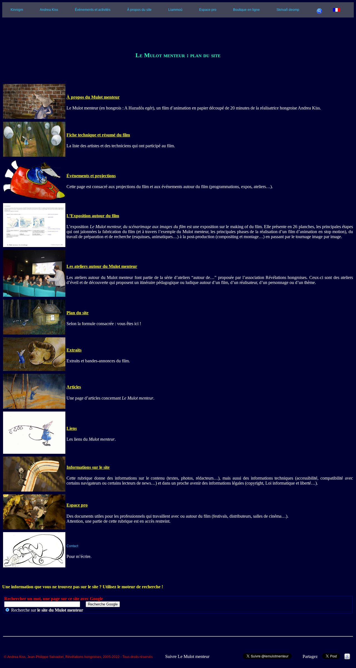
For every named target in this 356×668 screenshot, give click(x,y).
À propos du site (139, 10)
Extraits (73, 350)
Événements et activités (92, 10)
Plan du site (77, 312)
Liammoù (175, 10)
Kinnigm (17, 10)
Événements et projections (91, 175)
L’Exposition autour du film (92, 215)
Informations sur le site (88, 467)
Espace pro (207, 10)
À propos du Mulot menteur (93, 97)
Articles (73, 387)
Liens (71, 428)
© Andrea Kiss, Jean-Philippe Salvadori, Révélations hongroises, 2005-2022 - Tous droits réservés (78, 657)
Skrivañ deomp (287, 10)
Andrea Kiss (49, 10)
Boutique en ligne (246, 10)
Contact (72, 546)
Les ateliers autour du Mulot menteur (101, 266)
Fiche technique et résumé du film (98, 135)
